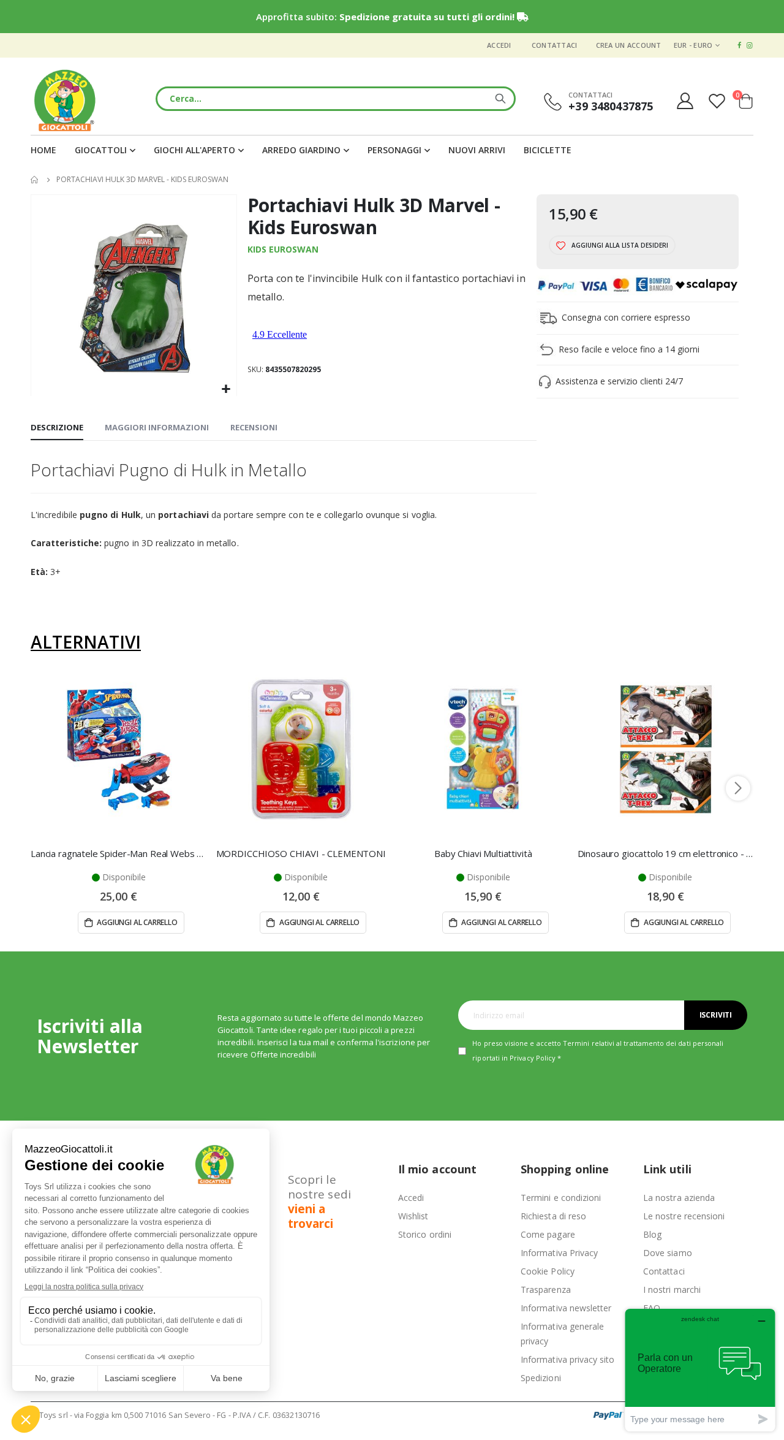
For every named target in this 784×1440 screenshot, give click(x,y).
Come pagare (548, 1234)
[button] (225, 389)
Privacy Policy (533, 1057)
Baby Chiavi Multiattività (483, 853)
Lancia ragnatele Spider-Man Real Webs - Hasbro (119, 853)
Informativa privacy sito (568, 1359)
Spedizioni (541, 1378)
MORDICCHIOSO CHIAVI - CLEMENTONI (301, 853)
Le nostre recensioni (684, 1216)
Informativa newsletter (566, 1308)
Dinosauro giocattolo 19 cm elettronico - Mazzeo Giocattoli (666, 853)
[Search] (500, 98)
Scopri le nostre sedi (319, 1201)
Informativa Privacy (559, 1253)
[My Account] (685, 101)
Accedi (499, 45)
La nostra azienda (679, 1197)
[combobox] (336, 98)
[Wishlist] (718, 101)
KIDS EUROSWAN (282, 249)
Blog (652, 1234)
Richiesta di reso (553, 1216)
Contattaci (555, 45)
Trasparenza (546, 1289)
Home (35, 179)
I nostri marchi (672, 1289)
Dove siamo (667, 1253)
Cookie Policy (548, 1271)
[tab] (57, 428)
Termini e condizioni (561, 1197)
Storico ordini (424, 1234)
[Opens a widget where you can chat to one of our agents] (700, 1370)
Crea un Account (629, 45)
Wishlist (413, 1216)
